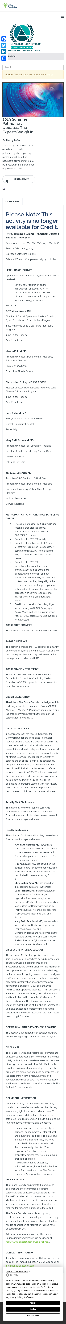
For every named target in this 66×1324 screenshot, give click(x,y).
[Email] (18, 189)
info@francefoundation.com (20, 1265)
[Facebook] (4, 39)
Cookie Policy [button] (17, 1294)
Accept (33, 1303)
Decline (33, 1309)
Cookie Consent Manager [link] (17, 1271)
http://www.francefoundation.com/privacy (27, 1242)
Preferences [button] (29, 1297)
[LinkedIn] (4, 52)
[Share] (4, 58)
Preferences (33, 1316)
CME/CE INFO (12, 201)
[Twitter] (4, 45)
